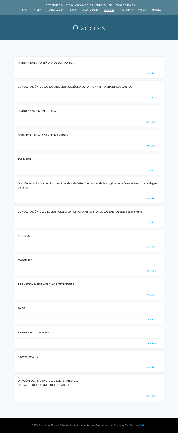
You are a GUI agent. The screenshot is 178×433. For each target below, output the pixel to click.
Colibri (143, 425)
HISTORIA (37, 10)
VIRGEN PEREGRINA (90, 10)
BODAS (73, 10)
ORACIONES (109, 10)
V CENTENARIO (126, 10)
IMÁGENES (156, 10)
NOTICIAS (142, 10)
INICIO (24, 10)
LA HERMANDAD (56, 10)
